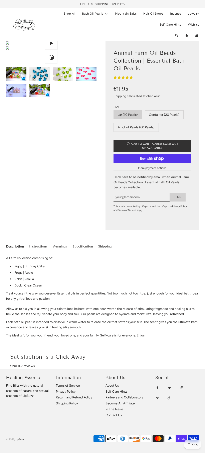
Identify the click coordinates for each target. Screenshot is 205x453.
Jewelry (193, 13)
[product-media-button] (51, 43)
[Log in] (187, 35)
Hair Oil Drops (153, 13)
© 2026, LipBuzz (15, 439)
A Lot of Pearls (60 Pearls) (136, 127)
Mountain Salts (126, 13)
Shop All (69, 13)
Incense (175, 13)
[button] (124, 77)
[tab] (15, 247)
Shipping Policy (67, 403)
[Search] (176, 35)
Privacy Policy (179, 206)
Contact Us (114, 415)
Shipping (120, 96)
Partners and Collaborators (124, 397)
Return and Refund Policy (74, 397)
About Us (112, 385)
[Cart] (197, 35)
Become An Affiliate (120, 403)
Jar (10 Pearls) (128, 115)
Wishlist (193, 24)
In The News (114, 409)
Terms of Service (127, 210)
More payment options (152, 168)
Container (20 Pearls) (164, 115)
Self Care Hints (170, 24)
